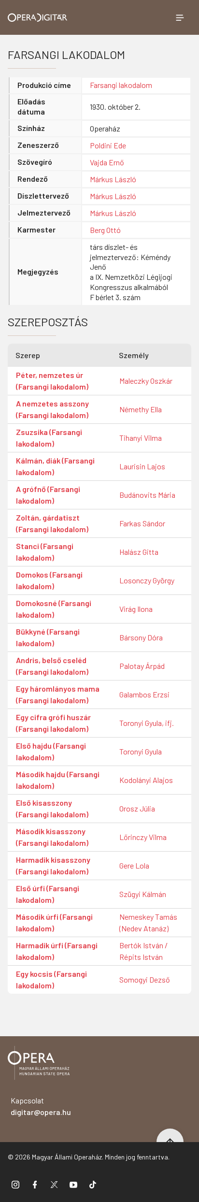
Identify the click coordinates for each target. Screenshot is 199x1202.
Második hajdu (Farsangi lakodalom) (58, 779)
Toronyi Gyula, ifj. (146, 722)
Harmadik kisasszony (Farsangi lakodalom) (53, 865)
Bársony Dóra (141, 637)
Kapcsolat (41, 1106)
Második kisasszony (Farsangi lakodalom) (52, 836)
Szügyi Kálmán (142, 893)
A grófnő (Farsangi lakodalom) (48, 494)
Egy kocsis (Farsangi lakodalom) (51, 979)
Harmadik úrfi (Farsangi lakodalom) (57, 951)
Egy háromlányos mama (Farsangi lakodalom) (58, 694)
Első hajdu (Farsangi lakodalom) (51, 751)
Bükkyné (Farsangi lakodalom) (48, 637)
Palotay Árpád (142, 665)
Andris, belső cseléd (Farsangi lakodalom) (52, 665)
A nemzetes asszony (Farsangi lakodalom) (52, 409)
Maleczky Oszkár (145, 380)
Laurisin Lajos (142, 466)
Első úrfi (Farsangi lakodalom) (47, 893)
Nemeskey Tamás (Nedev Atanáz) (148, 922)
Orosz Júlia (137, 808)
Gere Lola (134, 865)
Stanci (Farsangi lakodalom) (44, 551)
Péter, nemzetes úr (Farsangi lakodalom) (52, 380)
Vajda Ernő (107, 162)
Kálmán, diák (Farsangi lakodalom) (55, 466)
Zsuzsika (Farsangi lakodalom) (49, 437)
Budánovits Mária (147, 494)
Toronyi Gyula (140, 751)
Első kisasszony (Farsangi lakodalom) (52, 808)
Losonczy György (146, 580)
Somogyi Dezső (144, 979)
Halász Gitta (138, 551)
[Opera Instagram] (15, 1184)
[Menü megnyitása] (179, 17)
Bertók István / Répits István (143, 951)
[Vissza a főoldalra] (39, 1064)
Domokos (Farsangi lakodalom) (49, 580)
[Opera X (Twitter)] (54, 1184)
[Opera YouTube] (73, 1184)
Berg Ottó (105, 229)
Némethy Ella (140, 409)
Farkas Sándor (142, 523)
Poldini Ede (108, 145)
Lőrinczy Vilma (143, 836)
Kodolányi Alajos (146, 779)
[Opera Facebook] (35, 1184)
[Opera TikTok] (92, 1184)
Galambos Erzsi (144, 694)
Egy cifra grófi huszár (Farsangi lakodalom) (53, 722)
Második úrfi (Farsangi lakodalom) (54, 922)
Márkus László (113, 179)
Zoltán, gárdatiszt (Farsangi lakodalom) (52, 523)
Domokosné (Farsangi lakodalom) (53, 608)
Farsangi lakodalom (121, 84)
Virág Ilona (136, 608)
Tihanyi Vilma (140, 437)
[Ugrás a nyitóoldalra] (38, 17)
